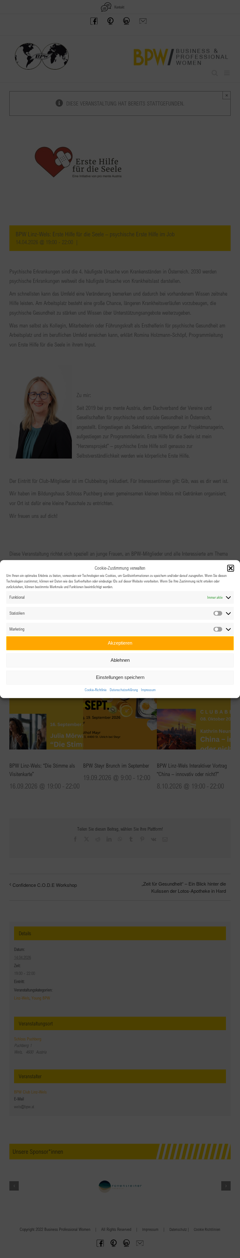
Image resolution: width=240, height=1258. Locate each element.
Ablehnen (120, 660)
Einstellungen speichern (120, 677)
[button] (231, 568)
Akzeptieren (120, 643)
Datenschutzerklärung (124, 689)
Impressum (148, 689)
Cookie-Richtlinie (96, 689)
